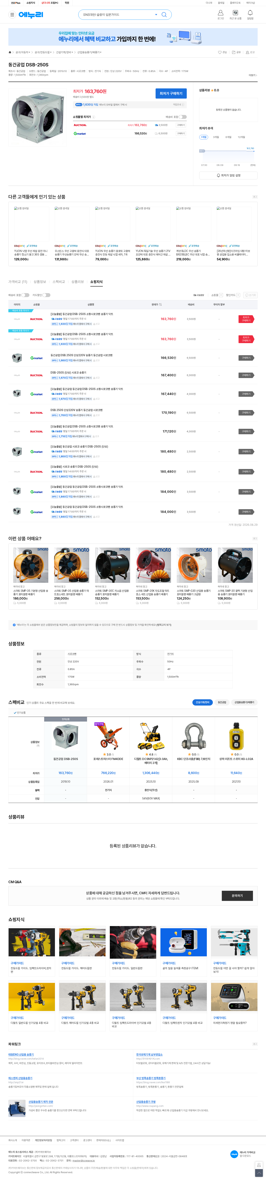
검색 (164, 14)
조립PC (49, 2)
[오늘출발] (198, 295)
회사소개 (12, 1140)
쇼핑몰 (214, 295)
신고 (98, 324)
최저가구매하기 (246, 319)
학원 (67, 2)
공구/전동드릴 (42, 52)
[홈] (9, 52)
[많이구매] (108, 736)
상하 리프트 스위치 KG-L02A (236, 759)
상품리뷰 (77, 282)
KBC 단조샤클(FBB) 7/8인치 (193, 759)
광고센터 (87, 1140)
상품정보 (40, 282)
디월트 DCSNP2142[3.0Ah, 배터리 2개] (151, 761)
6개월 (228, 137)
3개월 (216, 137)
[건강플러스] (16, 3)
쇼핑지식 (30, 2)
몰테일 (221, 2)
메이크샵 (250, 2)
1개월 (203, 137)
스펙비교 (59, 282)
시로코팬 (72, 653)
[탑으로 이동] (259, 1173)
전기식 (170, 653)
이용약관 (26, 1140)
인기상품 (21, 712)
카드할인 (37, 295)
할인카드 (230, 295)
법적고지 (61, 1140)
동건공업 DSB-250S (66, 759)
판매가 (155, 304)
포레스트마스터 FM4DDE (108, 759)
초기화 (252, 295)
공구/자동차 (22, 52)
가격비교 (17, 282)
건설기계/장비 (63, 52)
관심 (225, 52)
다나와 (209, 2)
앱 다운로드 (247, 1154)
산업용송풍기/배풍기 (89, 52)
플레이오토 (235, 2)
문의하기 (237, 896)
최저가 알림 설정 (230, 175)
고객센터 (74, 1140)
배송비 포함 (172, 116)
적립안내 (177, 104)
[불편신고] (259, 1165)
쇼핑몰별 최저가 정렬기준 (94, 117)
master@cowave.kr (84, 1160)
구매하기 (246, 357)
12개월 (241, 137)
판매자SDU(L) (103, 1140)
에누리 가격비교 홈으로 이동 (30, 15)
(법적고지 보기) (163, 624)
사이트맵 (119, 1140)
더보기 (252, 75)
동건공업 (222, 702)
